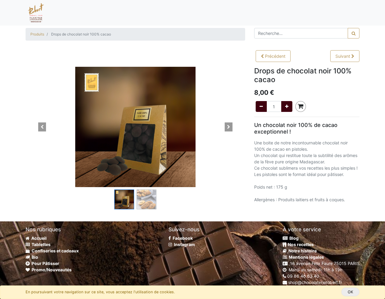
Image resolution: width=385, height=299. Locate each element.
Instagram (183, 244)
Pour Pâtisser (44, 263)
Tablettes (40, 244)
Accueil (38, 238)
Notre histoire (302, 250)
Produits (37, 34)
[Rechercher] (353, 33)
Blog (293, 238)
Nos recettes (300, 244)
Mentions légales (305, 257)
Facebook (182, 238)
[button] (273, 56)
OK (350, 292)
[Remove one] (261, 106)
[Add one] (286, 106)
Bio (34, 257)
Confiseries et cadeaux (54, 250)
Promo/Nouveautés (51, 269)
